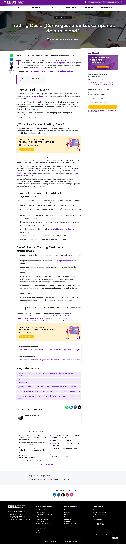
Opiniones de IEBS (41, 521)
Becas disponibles (98, 517)
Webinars (67, 521)
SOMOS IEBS (89, 8)
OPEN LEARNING (71, 8)
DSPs (42, 102)
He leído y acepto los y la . (103, 110)
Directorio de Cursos (70, 524)
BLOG (19, 8)
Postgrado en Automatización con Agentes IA (79, 360)
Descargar (102, 67)
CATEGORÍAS (36, 8)
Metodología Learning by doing (45, 514)
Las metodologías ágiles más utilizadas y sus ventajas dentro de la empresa (32, 450)
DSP (22, 160)
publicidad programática (61, 63)
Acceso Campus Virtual (43, 524)
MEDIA (54, 8)
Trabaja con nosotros (42, 526)
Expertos (67, 514)
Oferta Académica (95, 2)
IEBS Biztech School (42, 510)
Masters (66, 510)
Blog (27, 56)
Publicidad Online (63, 17)
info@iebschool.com (17, 511)
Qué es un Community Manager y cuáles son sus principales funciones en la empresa (33, 437)
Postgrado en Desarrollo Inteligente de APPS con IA (39, 360)
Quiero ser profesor (41, 528)
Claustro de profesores (42, 512)
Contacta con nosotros (99, 512)
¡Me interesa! (27, 149)
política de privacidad (96, 111)
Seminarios (67, 519)
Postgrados (67, 512)
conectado (46, 479)
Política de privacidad (112, 535)
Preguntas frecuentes (42, 519)
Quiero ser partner (98, 519)
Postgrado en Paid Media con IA (31, 350)
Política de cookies (99, 535)
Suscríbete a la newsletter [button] (44, 533)
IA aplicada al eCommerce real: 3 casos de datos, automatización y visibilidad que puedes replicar (103, 82)
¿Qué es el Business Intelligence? (64, 440)
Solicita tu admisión (98, 514)
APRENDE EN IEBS (106, 8)
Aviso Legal (89, 535)
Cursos (66, 517)
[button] (48, 374)
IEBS (20, 56)
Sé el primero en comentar (34, 409)
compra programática (34, 96)
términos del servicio (108, 110)
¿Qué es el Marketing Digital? (30, 460)
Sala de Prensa (40, 517)
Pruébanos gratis (111, 2)
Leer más (28, 419)
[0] (10, 71)
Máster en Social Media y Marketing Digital (63, 350)
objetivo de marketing (64, 229)
